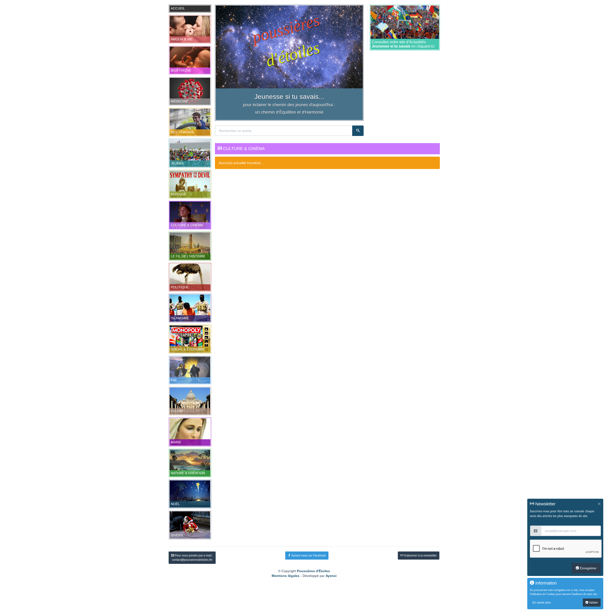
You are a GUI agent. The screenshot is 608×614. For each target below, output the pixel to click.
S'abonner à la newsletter (420, 555)
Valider (593, 602)
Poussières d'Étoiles (313, 571)
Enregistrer (588, 568)
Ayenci (331, 576)
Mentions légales (285, 576)
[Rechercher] (358, 131)
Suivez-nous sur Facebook (308, 555)
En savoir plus (541, 602)
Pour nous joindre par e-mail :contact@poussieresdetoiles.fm (192, 557)
